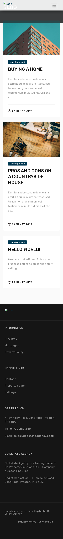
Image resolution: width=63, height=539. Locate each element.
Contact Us (45, 521)
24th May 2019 (22, 111)
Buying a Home (25, 69)
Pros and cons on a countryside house (30, 176)
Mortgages (12, 345)
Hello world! (24, 249)
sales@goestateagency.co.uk (34, 435)
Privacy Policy (14, 352)
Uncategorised (17, 62)
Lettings (10, 392)
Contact (10, 379)
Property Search (15, 385)
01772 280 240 (20, 428)
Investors (11, 338)
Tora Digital (34, 511)
